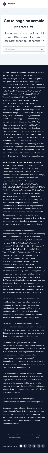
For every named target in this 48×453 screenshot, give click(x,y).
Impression (13, 435)
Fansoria (11, 4)
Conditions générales (39, 435)
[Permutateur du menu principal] (42, 4)
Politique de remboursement (15, 437)
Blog (5, 435)
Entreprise (37, 437)
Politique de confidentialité (25, 435)
